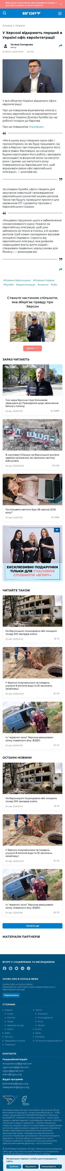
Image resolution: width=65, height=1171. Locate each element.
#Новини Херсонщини (17, 280)
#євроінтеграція (25, 284)
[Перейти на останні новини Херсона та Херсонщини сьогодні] (32, 13)
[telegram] (23, 969)
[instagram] (11, 969)
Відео (7, 1033)
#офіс (54, 284)
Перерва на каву (15, 1025)
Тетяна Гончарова (21, 44)
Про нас (9, 1037)
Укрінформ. (36, 126)
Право (10, 1021)
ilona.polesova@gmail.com (17, 1063)
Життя (10, 1029)
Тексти (38, 1010)
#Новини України (43, 280)
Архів (38, 1033)
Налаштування (48, 1166)
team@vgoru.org (12, 1074)
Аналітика (42, 1014)
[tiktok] (29, 969)
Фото (40, 1021)
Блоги (38, 1029)
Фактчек (11, 1017)
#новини (43, 284)
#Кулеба (8, 284)
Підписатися (11, 995)
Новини (20, 25)
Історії (10, 1014)
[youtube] (17, 969)
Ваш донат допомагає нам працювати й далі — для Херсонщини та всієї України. (31, 4)
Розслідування (45, 1017)
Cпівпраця (10, 1044)
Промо (41, 1025)
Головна (7, 25)
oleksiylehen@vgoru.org (16, 1087)
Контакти (39, 1037)
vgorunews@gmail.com (16, 1067)
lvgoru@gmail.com (13, 1071)
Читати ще (32, 925)
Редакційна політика (15, 1041)
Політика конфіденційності (48, 1041)
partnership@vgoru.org (15, 1083)
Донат (31, 348)
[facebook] (5, 969)
